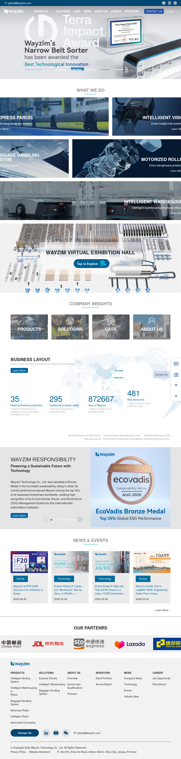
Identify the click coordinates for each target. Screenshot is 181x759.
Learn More (19, 370)
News (127, 672)
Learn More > (162, 610)
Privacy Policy (18, 752)
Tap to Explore (87, 263)
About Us (73, 672)
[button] (61, 69)
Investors (103, 672)
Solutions (46, 672)
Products (17, 672)
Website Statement (39, 752)
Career (158, 672)
